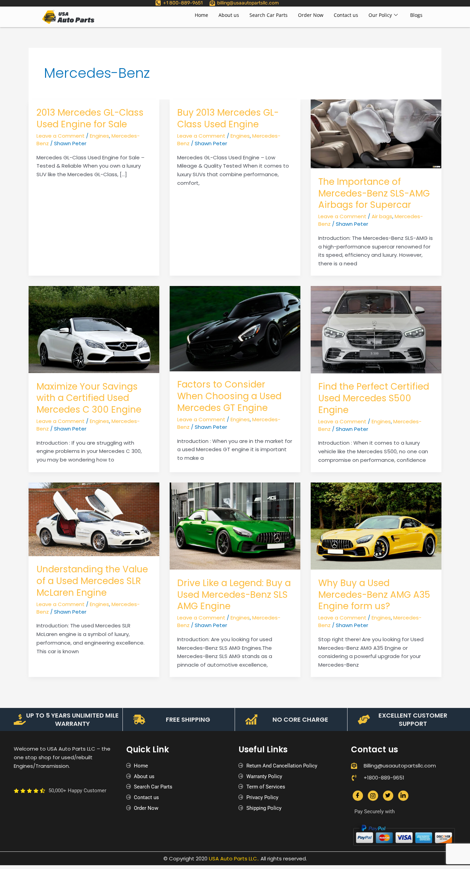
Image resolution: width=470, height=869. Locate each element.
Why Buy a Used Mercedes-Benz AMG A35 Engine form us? (374, 595)
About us (228, 15)
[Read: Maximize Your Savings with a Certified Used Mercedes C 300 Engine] (94, 329)
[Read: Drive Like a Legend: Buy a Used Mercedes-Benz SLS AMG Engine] (235, 525)
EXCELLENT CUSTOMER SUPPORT (412, 719)
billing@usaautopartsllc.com (248, 3)
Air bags (382, 216)
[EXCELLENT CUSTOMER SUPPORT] (364, 719)
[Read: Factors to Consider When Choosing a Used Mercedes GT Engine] (235, 328)
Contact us (346, 15)
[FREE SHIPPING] (139, 719)
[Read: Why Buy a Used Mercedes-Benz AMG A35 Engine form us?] (376, 525)
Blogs (416, 15)
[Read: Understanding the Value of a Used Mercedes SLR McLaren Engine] (94, 518)
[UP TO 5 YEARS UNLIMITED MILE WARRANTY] (20, 719)
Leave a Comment (60, 135)
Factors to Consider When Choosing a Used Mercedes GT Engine (229, 396)
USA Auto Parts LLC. (233, 858)
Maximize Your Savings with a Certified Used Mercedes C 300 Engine (88, 398)
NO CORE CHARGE (300, 719)
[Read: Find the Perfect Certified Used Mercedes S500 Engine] (376, 329)
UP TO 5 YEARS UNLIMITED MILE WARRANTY (72, 719)
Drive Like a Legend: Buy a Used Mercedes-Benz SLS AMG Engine (234, 595)
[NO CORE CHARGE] (251, 719)
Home (201, 15)
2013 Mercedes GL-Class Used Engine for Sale (89, 118)
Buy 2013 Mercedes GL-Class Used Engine (228, 118)
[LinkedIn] (403, 796)
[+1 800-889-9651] (158, 3)
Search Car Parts (268, 15)
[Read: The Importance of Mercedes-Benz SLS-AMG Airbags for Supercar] (376, 133)
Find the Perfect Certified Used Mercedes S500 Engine (373, 398)
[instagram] (373, 796)
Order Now (310, 15)
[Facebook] (358, 796)
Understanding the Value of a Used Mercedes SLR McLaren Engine (92, 581)
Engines (99, 135)
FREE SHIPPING (188, 719)
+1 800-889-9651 (183, 3)
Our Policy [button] (380, 15)
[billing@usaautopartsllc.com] (212, 3)
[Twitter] (388, 796)
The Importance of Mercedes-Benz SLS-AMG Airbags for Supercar (374, 193)
